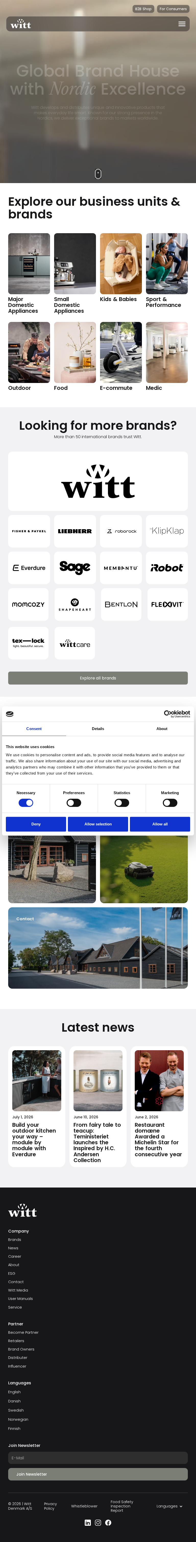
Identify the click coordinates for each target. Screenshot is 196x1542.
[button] (182, 24)
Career (14, 1256)
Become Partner (23, 1332)
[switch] (74, 803)
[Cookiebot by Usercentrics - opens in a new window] (167, 714)
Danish (14, 1401)
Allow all (160, 824)
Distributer (17, 1358)
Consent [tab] (34, 728)
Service (15, 1307)
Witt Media (18, 1290)
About (13, 1265)
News (13, 1248)
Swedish (16, 1410)
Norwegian (18, 1419)
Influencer (17, 1366)
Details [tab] (98, 728)
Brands (14, 1240)
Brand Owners (21, 1349)
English (14, 1392)
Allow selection (98, 824)
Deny (36, 824)
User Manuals (20, 1299)
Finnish (14, 1428)
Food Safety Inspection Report (122, 1506)
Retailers (16, 1341)
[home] (18, 24)
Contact (16, 1282)
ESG (11, 1273)
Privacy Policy (50, 1506)
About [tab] (162, 728)
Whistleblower (84, 1506)
